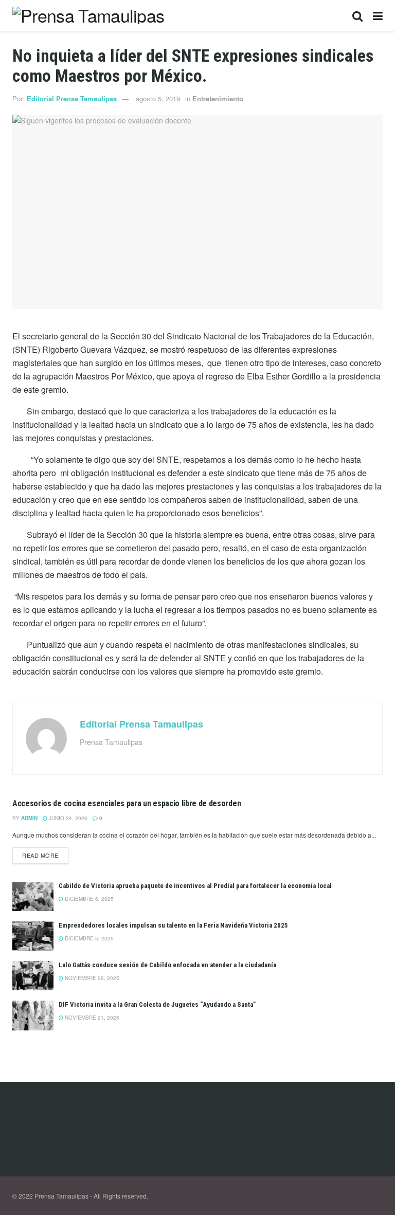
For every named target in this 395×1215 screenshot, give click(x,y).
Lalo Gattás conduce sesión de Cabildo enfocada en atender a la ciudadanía (167, 965)
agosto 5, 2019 (158, 98)
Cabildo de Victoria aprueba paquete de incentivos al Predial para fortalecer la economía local (195, 886)
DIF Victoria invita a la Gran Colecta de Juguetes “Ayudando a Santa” (157, 1004)
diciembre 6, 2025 (88, 898)
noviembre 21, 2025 (91, 1017)
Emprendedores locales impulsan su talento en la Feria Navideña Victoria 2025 (173, 925)
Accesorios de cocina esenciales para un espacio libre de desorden (126, 803)
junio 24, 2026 (67, 818)
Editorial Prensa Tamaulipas (72, 98)
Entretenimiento (217, 98)
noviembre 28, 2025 (91, 978)
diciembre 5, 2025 (88, 938)
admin (29, 818)
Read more (40, 855)
